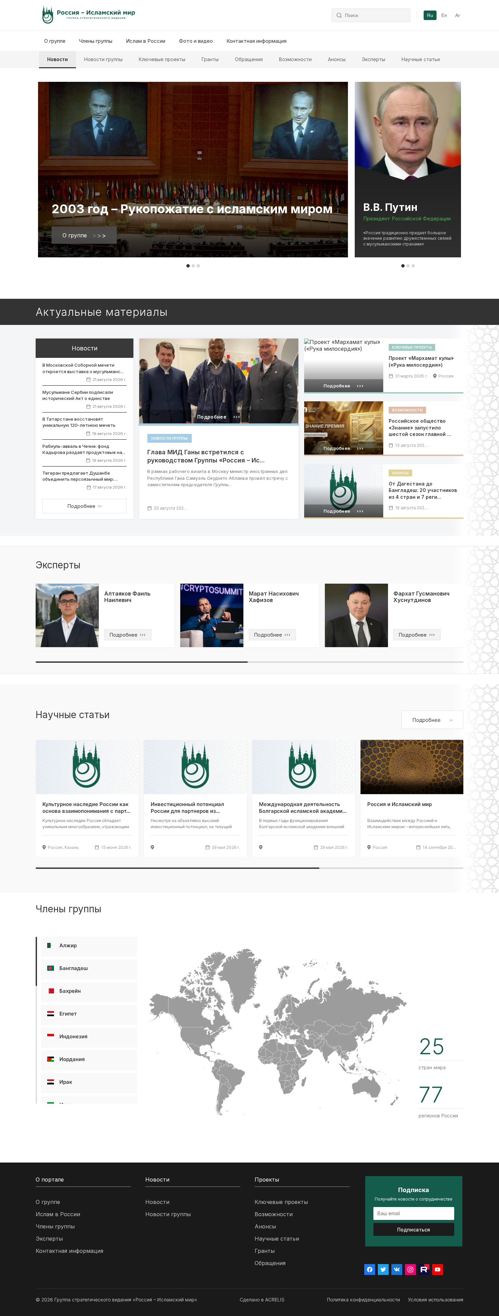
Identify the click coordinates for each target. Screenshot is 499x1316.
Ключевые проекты (162, 59)
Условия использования (435, 1299)
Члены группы (95, 41)
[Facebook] (369, 1269)
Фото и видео (196, 41)
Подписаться (413, 1229)
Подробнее (84, 506)
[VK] (396, 1269)
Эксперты (373, 59)
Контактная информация (256, 41)
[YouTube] (437, 1269)
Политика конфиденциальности (363, 1299)
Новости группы (103, 59)
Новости (57, 59)
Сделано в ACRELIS (262, 1299)
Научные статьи (421, 59)
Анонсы (337, 59)
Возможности (295, 59)
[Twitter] (383, 1269)
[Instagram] (410, 1269)
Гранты (210, 59)
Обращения (249, 59)
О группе (55, 41)
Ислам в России (145, 41)
